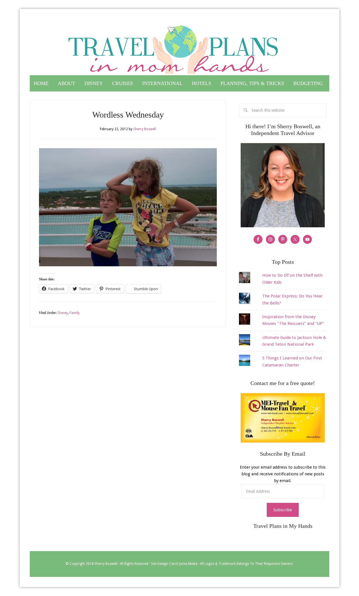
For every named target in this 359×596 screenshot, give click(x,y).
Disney (63, 313)
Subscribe (282, 509)
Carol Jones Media (183, 564)
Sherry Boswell (106, 564)
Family (75, 313)
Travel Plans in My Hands (179, 47)
